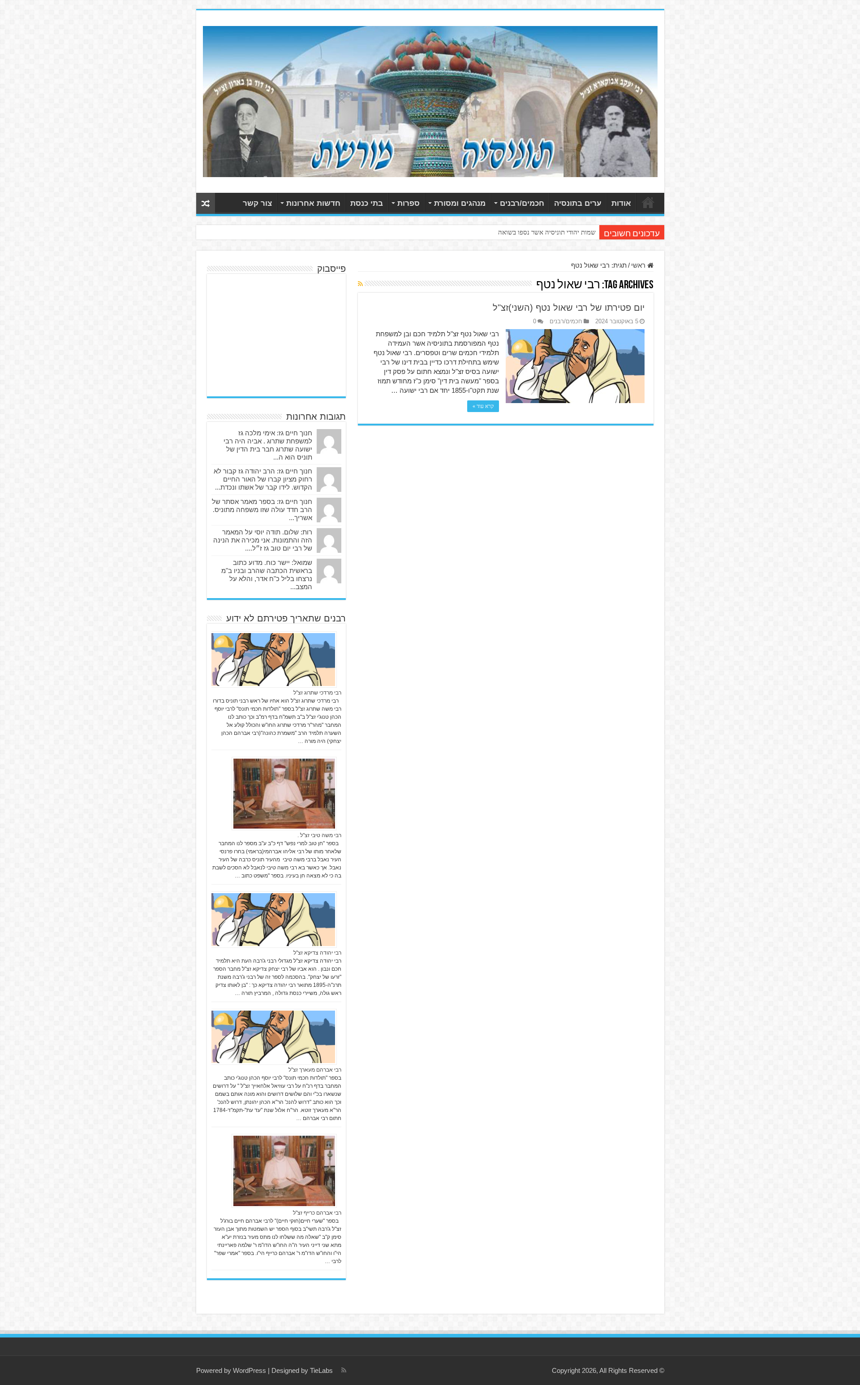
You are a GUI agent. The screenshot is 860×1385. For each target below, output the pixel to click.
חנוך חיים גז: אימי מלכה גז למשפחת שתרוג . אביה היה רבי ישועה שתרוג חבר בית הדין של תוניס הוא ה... (268, 445)
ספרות (408, 203)
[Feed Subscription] (360, 283)
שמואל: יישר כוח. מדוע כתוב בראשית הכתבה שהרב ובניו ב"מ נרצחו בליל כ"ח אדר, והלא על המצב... (266, 574)
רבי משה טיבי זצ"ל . (319, 835)
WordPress (249, 1370)
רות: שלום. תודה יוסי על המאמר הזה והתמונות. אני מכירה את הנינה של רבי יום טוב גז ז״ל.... (262, 540)
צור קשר (257, 203)
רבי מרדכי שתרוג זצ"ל (317, 693)
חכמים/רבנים (522, 203)
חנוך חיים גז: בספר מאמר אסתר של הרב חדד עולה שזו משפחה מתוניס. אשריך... (262, 509)
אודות (621, 203)
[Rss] (343, 1370)
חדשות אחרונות (313, 203)
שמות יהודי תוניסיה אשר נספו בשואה (547, 232)
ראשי (648, 202)
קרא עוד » (483, 406)
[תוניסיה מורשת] (430, 100)
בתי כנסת (366, 203)
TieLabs (321, 1370)
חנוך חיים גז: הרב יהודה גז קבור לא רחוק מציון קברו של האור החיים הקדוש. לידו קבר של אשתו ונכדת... (263, 479)
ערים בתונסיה (578, 203)
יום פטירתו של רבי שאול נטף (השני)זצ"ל (569, 308)
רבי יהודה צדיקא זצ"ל (317, 953)
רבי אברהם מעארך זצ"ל (314, 1070)
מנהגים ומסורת (460, 203)
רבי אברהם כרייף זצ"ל (317, 1213)
